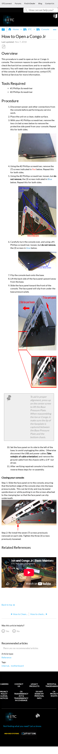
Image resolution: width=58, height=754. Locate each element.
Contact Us (19, 685)
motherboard (17, 666)
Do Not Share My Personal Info (39, 695)
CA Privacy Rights (54, 694)
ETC (30, 29)
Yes (7, 631)
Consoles (45, 29)
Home (15, 29)
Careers (4, 684)
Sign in (55, 17)
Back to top (7, 605)
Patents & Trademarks (51, 685)
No (18, 631)
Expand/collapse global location (54, 28)
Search (26, 10)
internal (5, 666)
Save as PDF (3, 47)
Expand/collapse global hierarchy (5, 29)
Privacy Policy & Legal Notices (4, 695)
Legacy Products (34, 685)
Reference (6, 657)
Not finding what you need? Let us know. (22, 726)
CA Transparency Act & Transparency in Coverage (21, 696)
